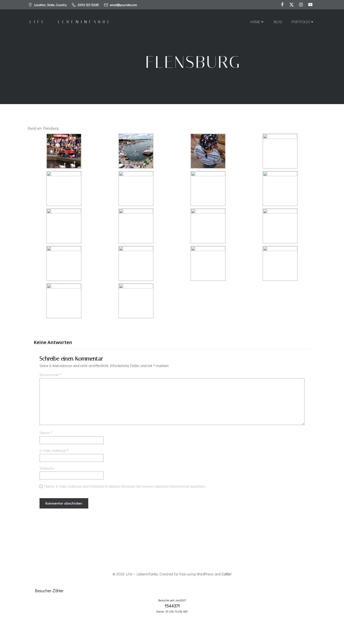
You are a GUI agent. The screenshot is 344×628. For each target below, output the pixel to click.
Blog (278, 21)
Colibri (226, 573)
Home (255, 21)
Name (46, 433)
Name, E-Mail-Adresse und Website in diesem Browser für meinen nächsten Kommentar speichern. (125, 486)
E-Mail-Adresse (54, 450)
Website (47, 468)
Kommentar (50, 375)
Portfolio (301, 21)
